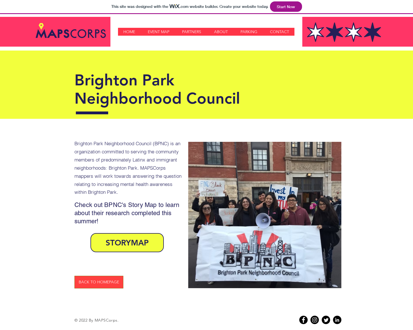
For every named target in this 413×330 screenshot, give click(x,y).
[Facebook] (303, 320)
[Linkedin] (337, 320)
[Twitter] (326, 320)
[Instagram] (314, 320)
